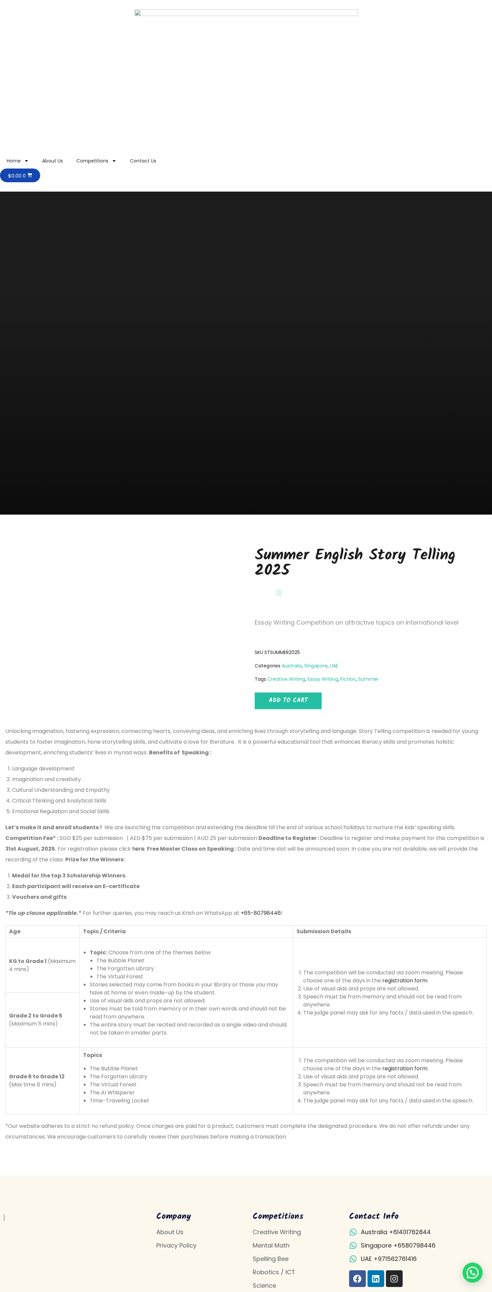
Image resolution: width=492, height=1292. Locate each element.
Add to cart (288, 701)
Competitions (92, 160)
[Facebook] (357, 1278)
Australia (292, 665)
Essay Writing (323, 679)
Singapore (316, 665)
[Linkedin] (375, 1278)
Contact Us (143, 160)
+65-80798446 (261, 913)
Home (14, 160)
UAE (334, 665)
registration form (404, 980)
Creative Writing (286, 679)
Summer (368, 679)
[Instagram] (394, 1278)
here (138, 849)
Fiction (348, 679)
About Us (52, 160)
